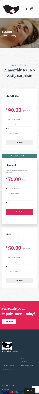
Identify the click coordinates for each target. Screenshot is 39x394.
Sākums (4, 36)
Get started (20, 142)
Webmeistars (6, 389)
